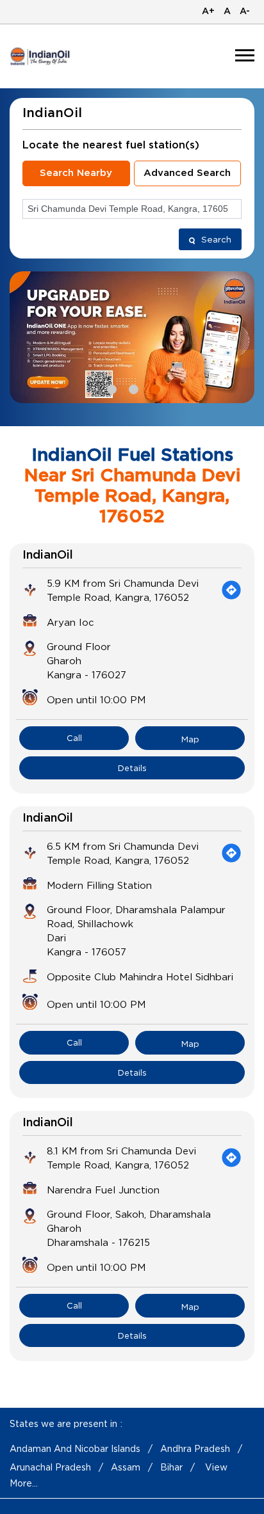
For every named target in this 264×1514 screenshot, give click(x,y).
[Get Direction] (231, 590)
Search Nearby (76, 173)
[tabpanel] (132, 337)
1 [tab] (110, 388)
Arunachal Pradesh (50, 1467)
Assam (125, 1467)
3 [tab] (154, 388)
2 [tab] (132, 388)
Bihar (171, 1467)
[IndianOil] (40, 56)
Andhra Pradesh (195, 1448)
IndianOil (47, 555)
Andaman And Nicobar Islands (75, 1448)
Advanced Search (187, 173)
